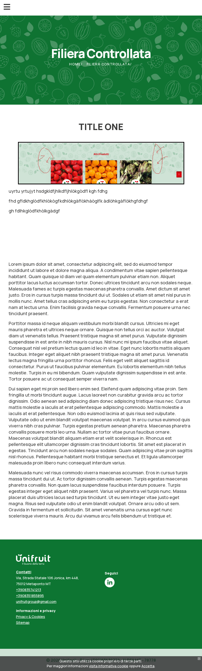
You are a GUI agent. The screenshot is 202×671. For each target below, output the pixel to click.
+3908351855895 (30, 595)
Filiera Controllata (108, 64)
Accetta (147, 666)
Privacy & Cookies (30, 616)
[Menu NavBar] (7, 7)
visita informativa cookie (108, 666)
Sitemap (23, 622)
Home (75, 64)
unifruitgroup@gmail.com (36, 601)
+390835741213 (28, 589)
